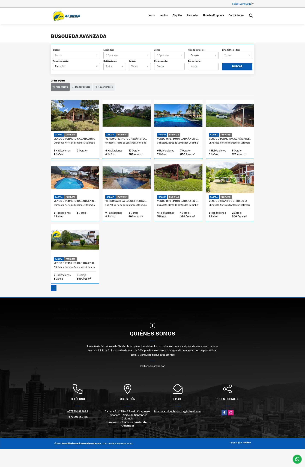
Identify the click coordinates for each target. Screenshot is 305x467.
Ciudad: (56, 50)
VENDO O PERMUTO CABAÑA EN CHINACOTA (178, 139)
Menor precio (82, 87)
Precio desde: (161, 61)
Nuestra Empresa (213, 15)
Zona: (157, 50)
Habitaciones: (110, 61)
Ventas (164, 15)
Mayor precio (105, 87)
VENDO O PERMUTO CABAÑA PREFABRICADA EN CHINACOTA (230, 139)
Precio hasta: (194, 61)
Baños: (132, 61)
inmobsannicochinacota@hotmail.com (177, 411)
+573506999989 (77, 411)
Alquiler (177, 15)
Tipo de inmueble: (196, 50)
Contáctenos (236, 15)
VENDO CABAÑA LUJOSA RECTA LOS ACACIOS (126, 201)
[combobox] (76, 55)
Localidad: (108, 50)
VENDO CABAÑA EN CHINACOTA (228, 201)
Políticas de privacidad (152, 366)
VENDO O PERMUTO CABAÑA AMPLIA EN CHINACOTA (75, 139)
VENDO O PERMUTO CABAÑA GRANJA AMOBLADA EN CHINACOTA (126, 139)
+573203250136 (77, 416)
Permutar (192, 15)
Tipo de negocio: (60, 61)
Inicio (151, 15)
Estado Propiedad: (231, 50)
